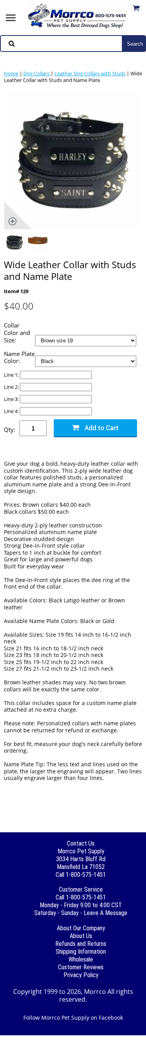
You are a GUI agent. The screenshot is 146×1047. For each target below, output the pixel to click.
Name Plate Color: (19, 357)
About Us (81, 936)
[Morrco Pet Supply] (78, 16)
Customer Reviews (81, 967)
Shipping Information (81, 951)
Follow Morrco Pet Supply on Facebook (73, 1017)
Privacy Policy (81, 975)
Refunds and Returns (80, 943)
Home (11, 73)
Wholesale (81, 959)
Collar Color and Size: (17, 333)
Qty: (9, 429)
